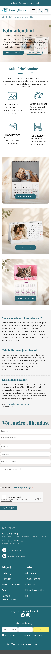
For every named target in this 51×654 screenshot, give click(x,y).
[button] (33, 10)
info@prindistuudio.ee (19, 404)
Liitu (41, 629)
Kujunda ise (14, 17)
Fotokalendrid (27, 17)
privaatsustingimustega (33, 635)
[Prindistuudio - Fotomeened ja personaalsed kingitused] (14, 10)
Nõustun (17, 487)
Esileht (4, 17)
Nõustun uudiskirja (24, 635)
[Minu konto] (40, 10)
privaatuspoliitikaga (22, 487)
